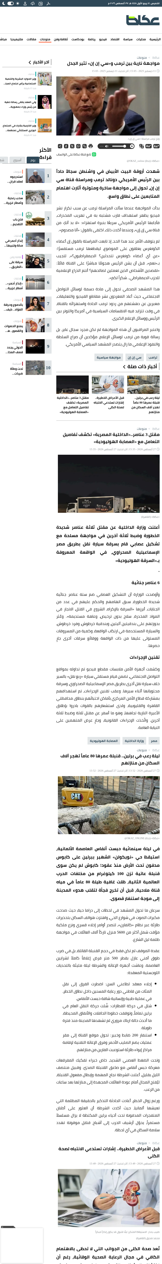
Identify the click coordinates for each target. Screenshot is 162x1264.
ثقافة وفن (61, 39)
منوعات (45, 39)
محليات (141, 39)
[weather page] (33, 3)
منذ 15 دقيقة (30, 88)
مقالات (31, 39)
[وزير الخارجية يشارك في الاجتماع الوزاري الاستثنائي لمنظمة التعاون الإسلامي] (45, 125)
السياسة (16, 342)
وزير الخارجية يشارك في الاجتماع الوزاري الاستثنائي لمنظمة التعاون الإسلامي (19, 128)
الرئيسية (155, 39)
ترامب (153, 357)
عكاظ (154, 57)
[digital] (48, 3)
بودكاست (78, 39)
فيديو (103, 39)
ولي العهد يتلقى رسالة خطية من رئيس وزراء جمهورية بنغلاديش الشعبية (20, 104)
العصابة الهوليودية (104, 741)
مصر (154, 741)
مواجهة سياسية (109, 357)
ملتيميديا (16, 39)
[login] (25, 3)
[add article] (40, 3)
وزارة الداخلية (134, 741)
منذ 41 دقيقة (30, 135)
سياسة (128, 39)
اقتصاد (115, 39)
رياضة (91, 39)
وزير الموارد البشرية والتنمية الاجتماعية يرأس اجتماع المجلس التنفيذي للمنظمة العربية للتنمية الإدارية (19, 81)
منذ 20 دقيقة (30, 112)
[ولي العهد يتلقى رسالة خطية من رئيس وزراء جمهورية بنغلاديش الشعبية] (45, 102)
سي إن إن (134, 357)
